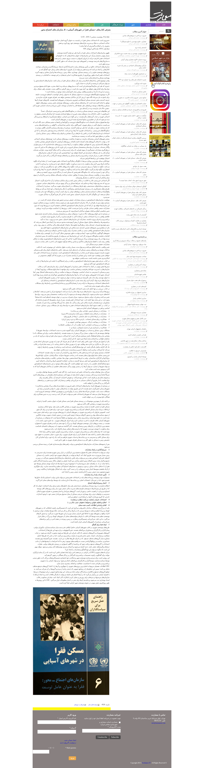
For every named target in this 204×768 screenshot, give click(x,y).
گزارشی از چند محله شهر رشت (136, 214)
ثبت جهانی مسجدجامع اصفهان (136, 304)
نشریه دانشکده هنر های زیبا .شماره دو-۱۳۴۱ (132, 79)
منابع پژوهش (71, 25)
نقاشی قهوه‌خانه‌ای (140, 274)
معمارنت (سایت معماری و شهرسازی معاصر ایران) (108, 723)
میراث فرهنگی (117, 25)
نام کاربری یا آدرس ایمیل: (66, 718)
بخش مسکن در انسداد (139, 91)
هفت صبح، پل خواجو (139, 166)
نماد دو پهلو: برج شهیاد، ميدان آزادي (135, 244)
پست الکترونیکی (114, 727)
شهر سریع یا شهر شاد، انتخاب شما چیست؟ (132, 180)
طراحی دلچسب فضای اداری (137, 335)
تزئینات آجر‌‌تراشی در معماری (137, 264)
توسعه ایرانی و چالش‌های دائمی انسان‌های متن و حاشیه (128, 229)
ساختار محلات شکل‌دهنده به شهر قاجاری (133, 341)
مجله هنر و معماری (140, 270)
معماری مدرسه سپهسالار (138, 312)
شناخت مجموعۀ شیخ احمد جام (136, 256)
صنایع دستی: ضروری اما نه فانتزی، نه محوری (132, 97)
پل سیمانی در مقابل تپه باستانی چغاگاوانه (133, 146)
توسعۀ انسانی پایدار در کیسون (136, 356)
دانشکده (56, 25)
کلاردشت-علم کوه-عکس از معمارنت (134, 347)
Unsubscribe (102, 737)
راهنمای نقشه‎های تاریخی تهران (136, 329)
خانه (163, 25)
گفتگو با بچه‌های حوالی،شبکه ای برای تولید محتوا (130, 186)
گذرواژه (72, 728)
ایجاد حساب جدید (70, 740)
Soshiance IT (146, 763)
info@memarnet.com (158, 723)
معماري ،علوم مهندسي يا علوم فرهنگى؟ (133, 41)
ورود (72, 758)
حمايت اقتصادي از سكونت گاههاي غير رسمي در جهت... (128, 103)
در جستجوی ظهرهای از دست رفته (135, 74)
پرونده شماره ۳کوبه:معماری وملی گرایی (133, 59)
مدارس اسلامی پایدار (139, 298)
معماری (148, 25)
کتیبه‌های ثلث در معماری (138, 286)
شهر (133, 25)
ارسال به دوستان (79, 704)
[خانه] (160, 12)
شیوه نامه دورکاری (140, 83)
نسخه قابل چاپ (92, 704)
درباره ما (40, 25)
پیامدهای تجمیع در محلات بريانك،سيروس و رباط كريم (129, 240)
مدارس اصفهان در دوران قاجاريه (136, 292)
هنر (102, 25)
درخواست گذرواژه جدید (68, 743)
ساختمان (86, 25)
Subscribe (115, 737)
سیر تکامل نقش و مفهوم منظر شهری (134, 318)
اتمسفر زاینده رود (140, 47)
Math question (70, 748)
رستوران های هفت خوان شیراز (136, 280)
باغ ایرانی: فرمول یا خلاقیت (137, 350)
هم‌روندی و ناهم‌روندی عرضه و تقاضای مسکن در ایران (129, 109)
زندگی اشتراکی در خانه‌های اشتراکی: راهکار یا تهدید (130, 209)
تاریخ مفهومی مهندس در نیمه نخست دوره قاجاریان (130, 53)
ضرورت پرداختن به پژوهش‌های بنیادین (134, 35)
